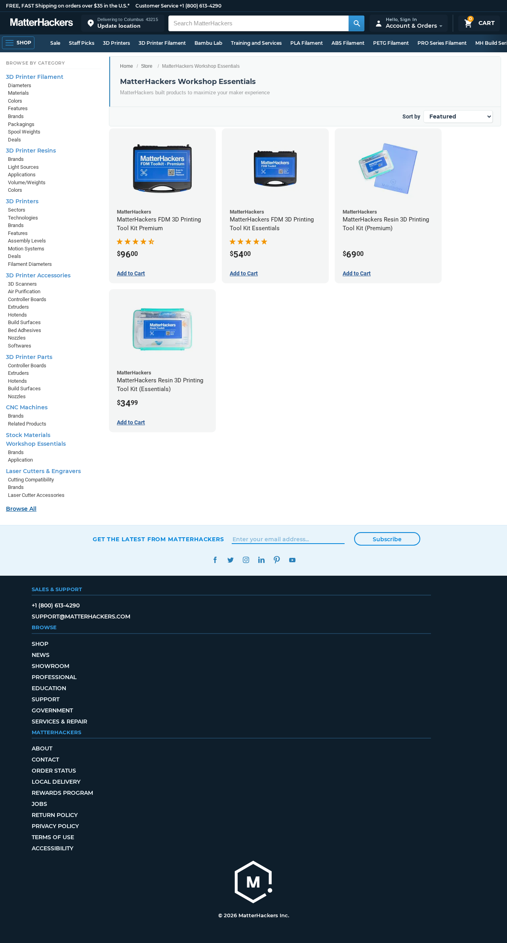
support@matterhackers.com (81, 616)
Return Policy (55, 815)
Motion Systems (26, 249)
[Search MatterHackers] (356, 23)
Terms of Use (53, 837)
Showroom (50, 666)
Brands (16, 116)
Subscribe (387, 539)
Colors (15, 101)
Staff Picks (81, 43)
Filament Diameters (30, 264)
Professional (54, 677)
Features (18, 108)
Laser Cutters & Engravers (43, 471)
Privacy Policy (55, 826)
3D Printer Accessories (38, 275)
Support (45, 699)
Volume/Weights (27, 182)
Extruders (18, 307)
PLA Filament (306, 43)
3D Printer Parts (29, 357)
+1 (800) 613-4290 (200, 6)
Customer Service (156, 6)
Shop (40, 643)
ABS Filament (348, 43)
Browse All (21, 508)
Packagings (21, 124)
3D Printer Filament (162, 43)
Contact (45, 759)
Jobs (39, 803)
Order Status (54, 770)
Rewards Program (62, 792)
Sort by (411, 116)
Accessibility (52, 848)
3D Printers (116, 43)
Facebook (215, 560)
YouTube (292, 560)
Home (126, 66)
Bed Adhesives (24, 330)
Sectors (16, 210)
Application (20, 460)
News (41, 655)
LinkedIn (261, 560)
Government (52, 710)
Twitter (230, 560)
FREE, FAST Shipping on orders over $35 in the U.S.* (68, 6)
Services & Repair (59, 721)
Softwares (19, 346)
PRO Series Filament (442, 43)
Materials (18, 93)
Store (146, 66)
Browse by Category (35, 63)
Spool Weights (24, 132)
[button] (122, 23)
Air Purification (24, 291)
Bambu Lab (208, 43)
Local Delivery (56, 781)
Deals (14, 140)
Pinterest (277, 560)
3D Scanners (22, 284)
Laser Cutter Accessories (36, 495)
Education (49, 688)
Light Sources (23, 167)
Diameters (19, 85)
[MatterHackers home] (41, 23)
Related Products (27, 424)
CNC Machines (27, 407)
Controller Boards (27, 299)
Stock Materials (28, 435)
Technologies (23, 218)
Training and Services (256, 43)
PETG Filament (391, 43)
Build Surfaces (24, 322)
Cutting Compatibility (31, 480)
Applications (22, 175)
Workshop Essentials (36, 443)
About (42, 748)
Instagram (246, 560)
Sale (55, 43)
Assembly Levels (27, 241)
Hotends (17, 315)
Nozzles (17, 338)
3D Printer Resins (31, 150)
